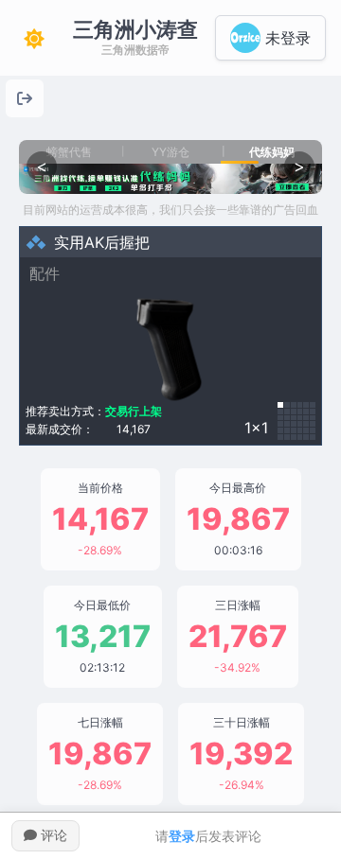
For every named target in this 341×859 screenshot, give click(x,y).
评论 (52, 835)
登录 (182, 836)
